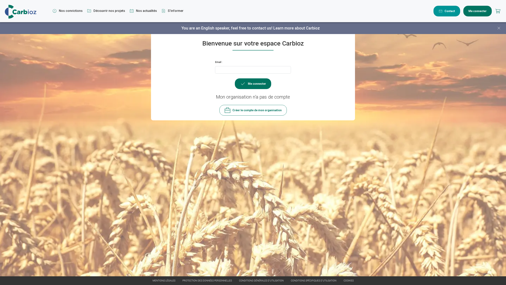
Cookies (349, 280)
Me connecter (477, 11)
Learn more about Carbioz (296, 28)
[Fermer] (499, 28)
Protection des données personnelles (207, 280)
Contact (450, 11)
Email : (218, 62)
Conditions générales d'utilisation (261, 280)
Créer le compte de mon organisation (257, 110)
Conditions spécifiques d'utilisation (313, 280)
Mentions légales (164, 280)
